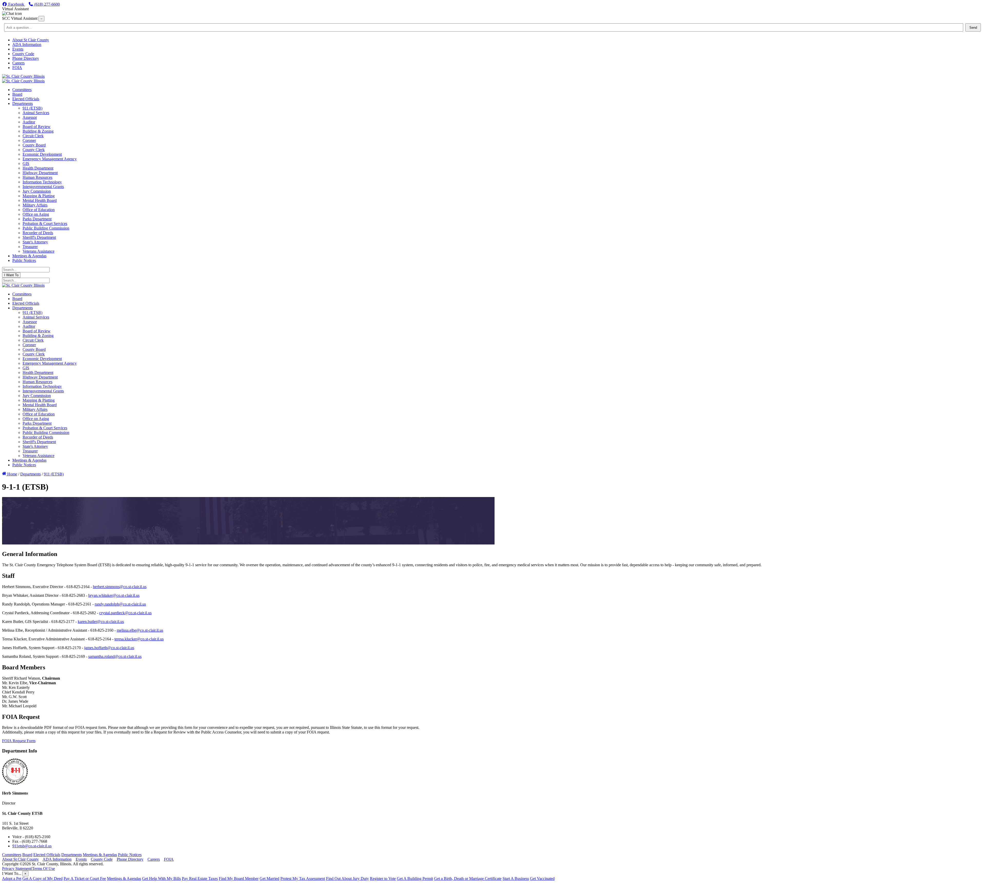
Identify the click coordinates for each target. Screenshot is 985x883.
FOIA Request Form (18, 741)
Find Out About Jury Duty (347, 878)
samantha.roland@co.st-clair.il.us (115, 656)
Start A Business (516, 878)
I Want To (11, 275)
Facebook (16, 4)
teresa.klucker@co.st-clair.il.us (139, 639)
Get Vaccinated (542, 878)
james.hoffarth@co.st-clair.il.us (109, 648)
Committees (11, 854)
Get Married (269, 878)
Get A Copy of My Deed (42, 878)
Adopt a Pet (11, 878)
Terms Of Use (43, 868)
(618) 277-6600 (46, 4)
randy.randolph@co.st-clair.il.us (120, 604)
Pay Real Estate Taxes (200, 878)
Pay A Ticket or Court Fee (85, 878)
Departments (71, 854)
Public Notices (130, 854)
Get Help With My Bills (161, 878)
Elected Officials (46, 854)
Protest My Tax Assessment (302, 878)
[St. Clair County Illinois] (23, 76)
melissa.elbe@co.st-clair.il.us (140, 630)
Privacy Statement (16, 868)
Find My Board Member (239, 878)
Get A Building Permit (415, 878)
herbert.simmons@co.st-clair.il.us (119, 586)
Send (973, 27)
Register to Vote (383, 878)
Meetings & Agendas (100, 854)
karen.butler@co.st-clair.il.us (101, 621)
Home (11, 474)
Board (27, 854)
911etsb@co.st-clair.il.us (32, 846)
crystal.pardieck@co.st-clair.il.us (125, 613)
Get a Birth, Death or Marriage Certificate (467, 878)
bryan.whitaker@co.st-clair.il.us (114, 595)
